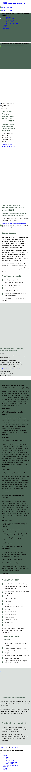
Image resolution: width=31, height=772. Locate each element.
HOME (5, 756)
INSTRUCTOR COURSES (10, 765)
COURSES (6, 757)
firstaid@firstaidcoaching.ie (16, 3)
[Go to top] (0, 753)
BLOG (5, 768)
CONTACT (6, 770)
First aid (8, 17)
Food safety (10, 763)
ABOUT (5, 767)
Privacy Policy (4, 747)
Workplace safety (11, 762)
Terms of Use (14, 747)
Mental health (10, 760)
